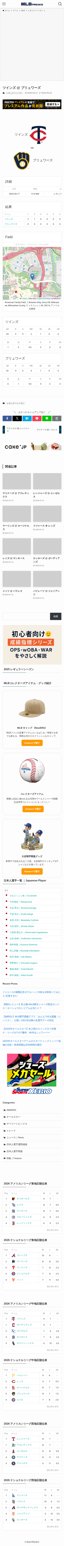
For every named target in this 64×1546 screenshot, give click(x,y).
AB (7, 329)
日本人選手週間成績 (17, 1144)
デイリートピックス (17, 1123)
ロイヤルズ (22, 1331)
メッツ (20, 1279)
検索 (55, 616)
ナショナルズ (23, 1273)
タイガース (22, 1337)
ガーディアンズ (24, 1325)
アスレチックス (24, 1445)
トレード (11, 1130)
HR (58, 329)
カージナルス (23, 1387)
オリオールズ (23, 1198)
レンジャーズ (23, 1438)
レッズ (20, 1381)
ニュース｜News (15, 1137)
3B (49, 329)
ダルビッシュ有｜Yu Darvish (23, 895)
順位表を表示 (53, 1230)
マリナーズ (22, 1457)
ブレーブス (22, 1255)
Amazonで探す (32, 743)
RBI (31, 329)
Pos (6, 1193)
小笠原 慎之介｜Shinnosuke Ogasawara (29, 932)
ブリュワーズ (10, 224)
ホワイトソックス (25, 1343)
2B (40, 329)
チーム (14, 1193)
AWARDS (11, 1110)
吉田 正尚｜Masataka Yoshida (24, 920)
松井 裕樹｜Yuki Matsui (21, 957)
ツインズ (8, 219)
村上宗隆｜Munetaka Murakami (25, 950)
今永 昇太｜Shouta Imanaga (23, 908)
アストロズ (22, 1463)
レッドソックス (24, 1223)
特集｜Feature (14, 1158)
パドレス (21, 1501)
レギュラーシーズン (14, 93)
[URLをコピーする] (56, 418)
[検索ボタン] (60, 4)
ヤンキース (22, 1211)
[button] (32, 276)
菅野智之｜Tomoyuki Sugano (23, 963)
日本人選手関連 (15, 1151)
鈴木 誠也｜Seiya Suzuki (21, 975)
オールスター (13, 1116)
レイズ (20, 1204)
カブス (20, 1400)
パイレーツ (22, 1375)
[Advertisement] (32, 46)
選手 (6, 890)
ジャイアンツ (23, 1513)
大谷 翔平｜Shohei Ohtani (22, 926)
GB (57, 1193)
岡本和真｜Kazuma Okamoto (23, 944)
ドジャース (22, 1495)
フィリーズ (22, 1267)
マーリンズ (22, 1261)
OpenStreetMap (44, 298)
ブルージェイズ (24, 1217)
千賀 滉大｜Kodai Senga (21, 914)
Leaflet (24, 298)
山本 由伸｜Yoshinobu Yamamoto (26, 938)
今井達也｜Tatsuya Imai (21, 902)
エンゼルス (22, 1451)
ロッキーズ (22, 1519)
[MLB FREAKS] (32, 4)
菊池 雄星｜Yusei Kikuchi (21, 969)
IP (30, 342)
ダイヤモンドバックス (27, 1507)
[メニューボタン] (4, 4)
